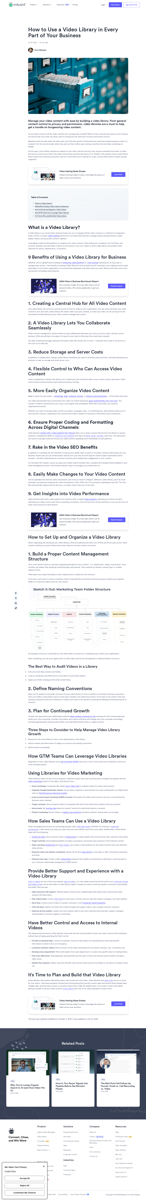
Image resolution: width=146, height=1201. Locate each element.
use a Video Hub (72, 786)
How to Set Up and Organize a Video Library (50, 209)
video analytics (90, 499)
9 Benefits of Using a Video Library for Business (52, 206)
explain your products (72, 812)
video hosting (53, 236)
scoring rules (51, 808)
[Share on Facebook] (16, 593)
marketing (58, 396)
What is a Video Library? (43, 203)
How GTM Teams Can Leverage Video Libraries (52, 213)
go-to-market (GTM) (69, 761)
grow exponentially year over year (103, 401)
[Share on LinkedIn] (16, 603)
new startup (93, 262)
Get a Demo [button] (115, 5)
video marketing (35, 781)
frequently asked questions (94, 903)
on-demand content (53, 793)
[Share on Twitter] (16, 598)
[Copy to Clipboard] (16, 608)
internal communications (96, 396)
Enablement (51, 845)
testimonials (71, 837)
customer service (76, 396)
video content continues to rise (82, 716)
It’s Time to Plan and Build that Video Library (50, 216)
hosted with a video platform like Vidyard (57, 433)
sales (66, 396)
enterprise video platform (73, 262)
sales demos (87, 852)
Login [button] (103, 5)
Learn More (118, 174)
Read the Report (117, 286)
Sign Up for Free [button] (131, 5)
